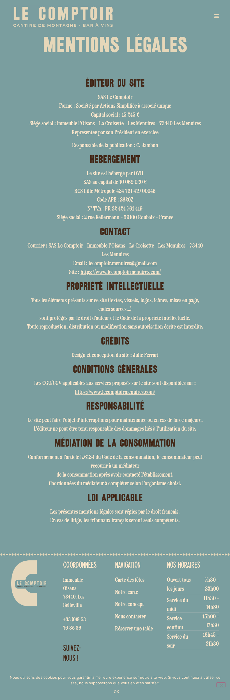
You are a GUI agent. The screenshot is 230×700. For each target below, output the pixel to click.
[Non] (221, 684)
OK (116, 691)
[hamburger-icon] (215, 16)
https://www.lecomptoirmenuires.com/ (121, 272)
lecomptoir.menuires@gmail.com (123, 264)
